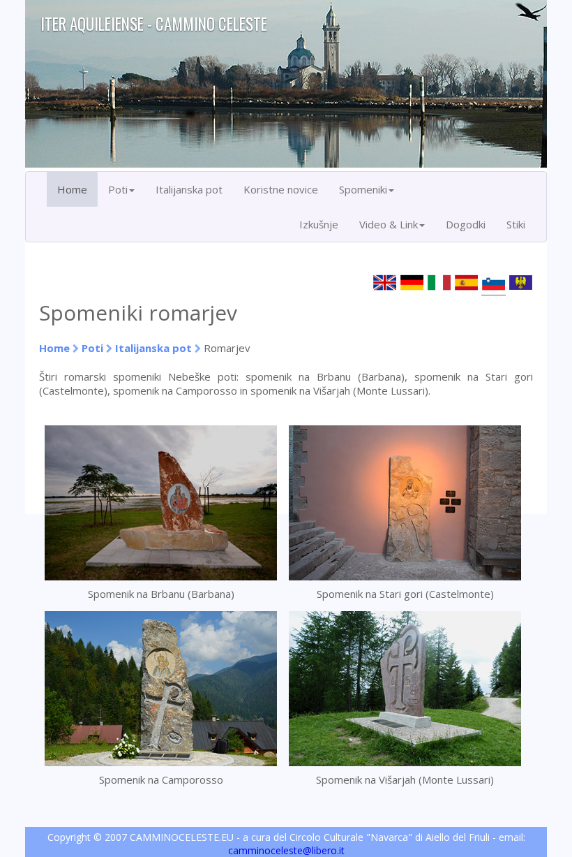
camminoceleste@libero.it (286, 850)
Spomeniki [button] (363, 189)
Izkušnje (318, 224)
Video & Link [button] (388, 224)
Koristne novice (280, 189)
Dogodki (466, 224)
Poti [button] (118, 189)
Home (72, 189)
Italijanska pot (189, 189)
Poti (92, 348)
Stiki (515, 224)
